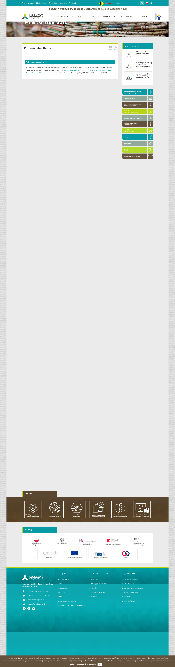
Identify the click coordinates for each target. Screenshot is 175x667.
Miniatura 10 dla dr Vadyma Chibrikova (142, 52)
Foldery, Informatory (130, 601)
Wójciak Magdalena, (50, 70)
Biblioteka (127, 597)
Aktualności (42, 3)
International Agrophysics (131, 579)
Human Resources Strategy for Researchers (71, 605)
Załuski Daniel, (89, 68)
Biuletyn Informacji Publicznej (36, 604)
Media (60, 597)
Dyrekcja (60, 584)
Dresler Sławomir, (44, 68)
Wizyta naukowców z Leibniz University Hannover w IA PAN (143, 76)
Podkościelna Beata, (58, 68)
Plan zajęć (94, 588)
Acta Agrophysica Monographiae (133, 588)
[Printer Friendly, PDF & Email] (110, 48)
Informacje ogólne (63, 579)
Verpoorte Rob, (100, 68)
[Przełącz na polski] (110, 3)
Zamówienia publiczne (59, 3)
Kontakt (74, 3)
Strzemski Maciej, (32, 68)
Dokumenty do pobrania (98, 592)
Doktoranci (94, 597)
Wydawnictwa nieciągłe (131, 592)
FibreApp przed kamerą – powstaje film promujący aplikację (144, 64)
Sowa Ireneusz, (78, 68)
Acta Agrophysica (129, 584)
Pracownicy (61, 592)
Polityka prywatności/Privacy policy (83, 664)
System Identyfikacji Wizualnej (67, 601)
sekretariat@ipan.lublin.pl (39, 600)
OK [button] (99, 664)
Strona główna (29, 3)
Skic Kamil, (69, 68)
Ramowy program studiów (99, 584)
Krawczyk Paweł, (37, 70)
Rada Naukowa (62, 588)
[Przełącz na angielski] (106, 3)
